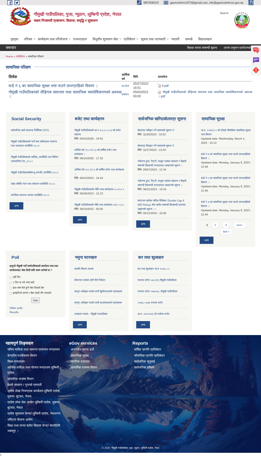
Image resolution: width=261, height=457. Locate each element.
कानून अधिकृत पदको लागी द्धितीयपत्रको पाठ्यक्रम (98, 291)
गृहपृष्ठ (14, 39)
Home (9, 56)
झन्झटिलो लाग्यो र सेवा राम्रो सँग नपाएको (32, 292)
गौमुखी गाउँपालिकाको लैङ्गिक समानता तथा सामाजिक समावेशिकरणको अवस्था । (65, 94)
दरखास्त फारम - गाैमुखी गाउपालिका (90, 313)
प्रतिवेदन (129, 39)
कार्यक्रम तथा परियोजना (52, 39)
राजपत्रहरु (80, 39)
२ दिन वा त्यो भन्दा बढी (23, 282)
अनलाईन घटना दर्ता (82, 349)
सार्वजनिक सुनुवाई (144, 361)
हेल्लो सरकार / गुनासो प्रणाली (24, 385)
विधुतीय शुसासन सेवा (105, 39)
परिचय (28, 39)
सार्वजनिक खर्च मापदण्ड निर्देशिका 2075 (30, 130)
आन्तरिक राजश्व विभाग (20, 379)
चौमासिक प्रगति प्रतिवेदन (149, 355)
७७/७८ (125, 94)
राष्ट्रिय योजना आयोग (19, 419)
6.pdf (165, 85)
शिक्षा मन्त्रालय (15, 361)
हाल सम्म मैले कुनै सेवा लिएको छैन (28, 287)
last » (226, 231)
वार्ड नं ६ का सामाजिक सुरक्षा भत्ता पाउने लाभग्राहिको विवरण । (53, 86)
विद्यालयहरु (205, 39)
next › (239, 224)
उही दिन (16, 276)
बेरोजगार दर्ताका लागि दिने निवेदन (89, 280)
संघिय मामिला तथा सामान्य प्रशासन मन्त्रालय (33, 349)
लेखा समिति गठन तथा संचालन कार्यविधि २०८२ (33, 183)
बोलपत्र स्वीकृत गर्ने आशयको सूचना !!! (156, 130)
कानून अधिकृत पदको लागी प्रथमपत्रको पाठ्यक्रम (98, 302)
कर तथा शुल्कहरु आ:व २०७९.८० (154, 268)
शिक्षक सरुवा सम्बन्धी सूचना (193, 47)
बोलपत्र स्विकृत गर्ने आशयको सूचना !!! (156, 145)
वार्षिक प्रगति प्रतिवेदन (147, 349)
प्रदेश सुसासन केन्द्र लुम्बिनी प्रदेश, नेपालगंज (33, 413)
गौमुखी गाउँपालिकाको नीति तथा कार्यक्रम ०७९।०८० (99, 204)
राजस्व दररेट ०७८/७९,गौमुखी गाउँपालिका (157, 280)
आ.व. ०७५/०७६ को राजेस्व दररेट (154, 313)
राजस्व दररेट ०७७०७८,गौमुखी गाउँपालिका (157, 291)
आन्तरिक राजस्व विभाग (84, 367)
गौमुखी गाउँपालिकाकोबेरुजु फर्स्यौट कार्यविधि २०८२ (34, 172)
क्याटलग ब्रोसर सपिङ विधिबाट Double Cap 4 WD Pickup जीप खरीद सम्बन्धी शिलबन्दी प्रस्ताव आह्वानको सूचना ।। (162, 204)
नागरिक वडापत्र (80, 361)
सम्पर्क (189, 39)
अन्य (16, 205)
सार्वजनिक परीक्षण (144, 367)
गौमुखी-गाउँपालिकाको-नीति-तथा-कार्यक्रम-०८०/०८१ (99, 189)
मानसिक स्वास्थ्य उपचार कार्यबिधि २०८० (30, 194)
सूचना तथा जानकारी (153, 39)
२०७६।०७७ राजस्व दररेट (150, 302)
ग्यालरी (175, 39)
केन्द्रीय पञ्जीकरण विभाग (22, 355)
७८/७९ (125, 85)
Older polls (16, 307)
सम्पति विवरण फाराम (83, 268)
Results (14, 312)
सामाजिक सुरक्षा (80, 355)
